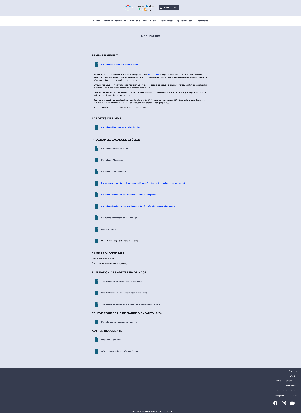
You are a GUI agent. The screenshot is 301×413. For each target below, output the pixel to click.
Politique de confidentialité (285, 396)
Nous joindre (291, 386)
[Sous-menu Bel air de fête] (173, 20)
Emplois (293, 376)
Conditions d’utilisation (287, 391)
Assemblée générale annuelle (284, 381)
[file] (96, 64)
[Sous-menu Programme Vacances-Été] (126, 20)
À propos (293, 371)
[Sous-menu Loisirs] (157, 20)
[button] (169, 7)
